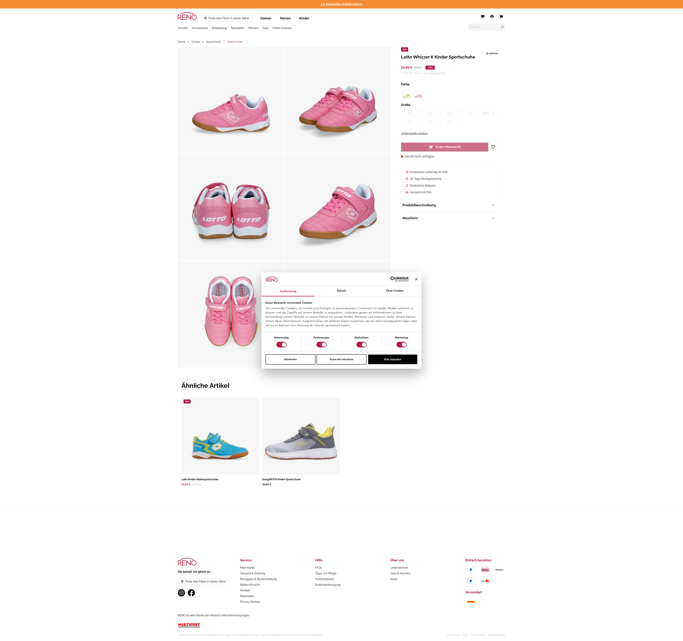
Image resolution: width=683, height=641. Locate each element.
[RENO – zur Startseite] (187, 16)
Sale (265, 28)
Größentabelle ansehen (414, 133)
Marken (253, 28)
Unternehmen (399, 567)
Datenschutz (478, 635)
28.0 (410, 113)
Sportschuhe (213, 41)
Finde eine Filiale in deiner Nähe (228, 18)
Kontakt (245, 590)
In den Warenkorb (448, 147)
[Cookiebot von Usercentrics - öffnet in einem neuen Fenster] (393, 279)
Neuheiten (237, 28)
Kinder (304, 18)
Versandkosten (436, 73)
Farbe (405, 84)
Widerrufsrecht (250, 584)
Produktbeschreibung (419, 205)
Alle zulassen (392, 359)
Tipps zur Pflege (325, 573)
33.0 (410, 122)
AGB (465, 635)
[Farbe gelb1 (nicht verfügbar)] (406, 94)
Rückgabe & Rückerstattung (258, 579)
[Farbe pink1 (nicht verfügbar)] (418, 94)
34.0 (430, 122)
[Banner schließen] (416, 279)
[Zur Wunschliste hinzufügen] (494, 147)
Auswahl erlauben (341, 359)
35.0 (449, 122)
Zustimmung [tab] (288, 291)
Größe (405, 105)
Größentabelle (324, 579)
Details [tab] (341, 290)
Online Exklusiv (282, 28)
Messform (410, 218)
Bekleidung (219, 28)
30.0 (450, 113)
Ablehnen (290, 359)
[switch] (321, 344)
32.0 (486, 113)
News (394, 579)
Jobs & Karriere (400, 573)
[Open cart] (501, 16)
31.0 (469, 113)
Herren (285, 18)
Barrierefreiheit (496, 635)
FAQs (318, 567)
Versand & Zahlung (252, 573)
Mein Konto (247, 567)
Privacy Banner (250, 601)
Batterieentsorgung (327, 584)
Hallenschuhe (234, 41)
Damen (265, 18)
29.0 (430, 113)
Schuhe (183, 28)
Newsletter (247, 596)
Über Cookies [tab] (394, 290)
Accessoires (200, 28)
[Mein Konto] (492, 16)
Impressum (453, 635)
